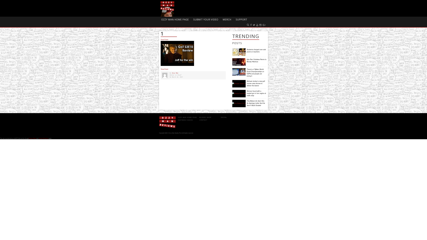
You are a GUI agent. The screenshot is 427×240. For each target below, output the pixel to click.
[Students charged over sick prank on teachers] (239, 52)
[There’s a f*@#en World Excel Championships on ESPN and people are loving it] (239, 72)
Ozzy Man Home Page (175, 19)
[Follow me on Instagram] (260, 25)
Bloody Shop (205, 117)
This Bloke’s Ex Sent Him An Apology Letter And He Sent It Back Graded (256, 103)
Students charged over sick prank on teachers (256, 50)
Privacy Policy (32, 138)
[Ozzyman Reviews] (167, 127)
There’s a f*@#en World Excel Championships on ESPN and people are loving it (255, 72)
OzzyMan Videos (185, 120)
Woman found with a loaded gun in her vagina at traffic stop (256, 93)
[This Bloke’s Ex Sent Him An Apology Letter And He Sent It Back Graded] (239, 103)
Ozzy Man (175, 73)
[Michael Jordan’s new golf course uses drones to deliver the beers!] (239, 84)
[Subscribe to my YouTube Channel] (257, 25)
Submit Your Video (205, 19)
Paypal (224, 117)
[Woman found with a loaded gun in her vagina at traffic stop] (239, 93)
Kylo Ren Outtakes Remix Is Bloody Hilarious (256, 60)
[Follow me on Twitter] (254, 25)
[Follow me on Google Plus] (264, 25)
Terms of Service (43, 138)
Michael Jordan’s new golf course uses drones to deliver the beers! (256, 83)
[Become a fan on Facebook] (251, 25)
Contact (203, 120)
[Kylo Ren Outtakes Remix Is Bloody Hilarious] (239, 62)
